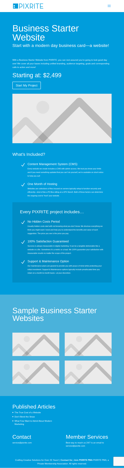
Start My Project (27, 85)
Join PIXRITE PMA (83, 460)
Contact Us (66, 460)
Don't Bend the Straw (25, 416)
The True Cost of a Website (28, 412)
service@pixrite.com (22, 442)
